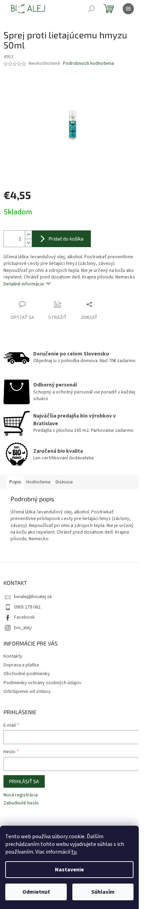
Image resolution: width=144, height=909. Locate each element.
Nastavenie (69, 869)
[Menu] (128, 9)
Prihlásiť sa (24, 781)
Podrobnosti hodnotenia (88, 63)
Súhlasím (103, 892)
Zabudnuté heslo (21, 803)
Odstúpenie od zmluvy (27, 691)
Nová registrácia (20, 795)
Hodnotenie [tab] (38, 482)
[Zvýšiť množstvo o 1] (28, 235)
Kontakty (12, 656)
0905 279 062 (27, 607)
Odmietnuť (36, 892)
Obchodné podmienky (26, 673)
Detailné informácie (23, 284)
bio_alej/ (23, 627)
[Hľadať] (92, 9)
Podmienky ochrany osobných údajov (42, 682)
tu (74, 852)
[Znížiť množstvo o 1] (28, 243)
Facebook (24, 617)
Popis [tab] (15, 482)
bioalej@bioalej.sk (33, 596)
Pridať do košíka (66, 239)
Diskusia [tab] (64, 482)
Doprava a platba (21, 665)
